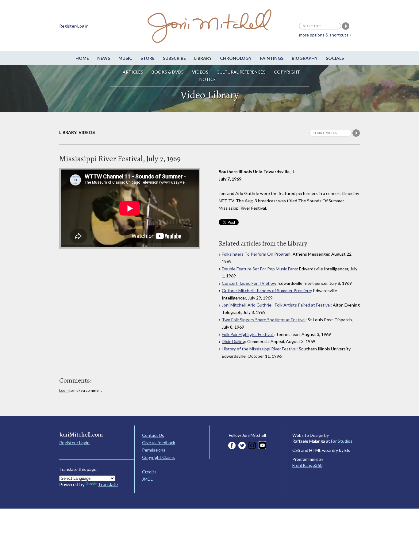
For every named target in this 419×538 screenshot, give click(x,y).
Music (125, 58)
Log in (64, 390)
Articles (133, 71)
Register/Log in (74, 26)
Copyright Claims (158, 457)
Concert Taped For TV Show (249, 283)
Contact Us (153, 435)
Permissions (153, 449)
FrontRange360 (307, 465)
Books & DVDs (168, 71)
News (103, 58)
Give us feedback (158, 442)
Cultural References (241, 71)
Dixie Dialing (233, 341)
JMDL (147, 479)
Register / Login (74, 442)
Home (82, 58)
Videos (200, 71)
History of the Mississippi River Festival (259, 348)
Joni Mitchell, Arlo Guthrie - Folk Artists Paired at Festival (276, 304)
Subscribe (174, 58)
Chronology (236, 58)
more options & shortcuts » (325, 34)
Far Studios (341, 441)
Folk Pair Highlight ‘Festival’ (248, 334)
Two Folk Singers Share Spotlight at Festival (264, 319)
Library (203, 58)
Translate (108, 484)
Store (147, 58)
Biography (304, 58)
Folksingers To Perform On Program (256, 254)
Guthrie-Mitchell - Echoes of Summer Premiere (266, 290)
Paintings (271, 58)
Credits (149, 471)
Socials (335, 58)
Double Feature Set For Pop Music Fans (259, 268)
